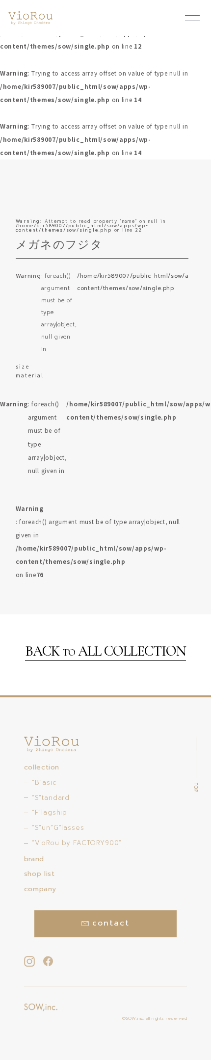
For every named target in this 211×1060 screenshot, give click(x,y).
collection (41, 767)
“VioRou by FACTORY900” (77, 843)
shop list (39, 874)
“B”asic (44, 782)
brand (34, 859)
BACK (105, 652)
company (40, 889)
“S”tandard (51, 797)
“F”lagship (49, 812)
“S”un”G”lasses (58, 827)
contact (110, 923)
